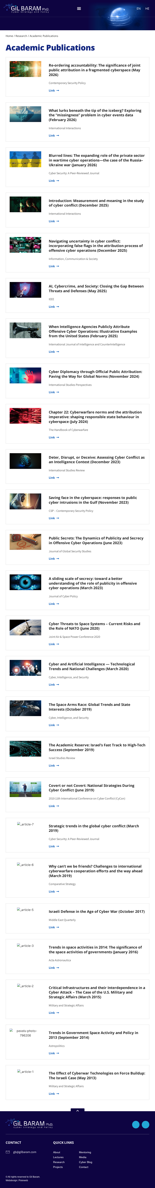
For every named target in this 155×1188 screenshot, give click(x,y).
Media (82, 1157)
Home (9, 36)
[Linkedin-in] (145, 1124)
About (56, 1152)
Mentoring (85, 1152)
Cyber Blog (85, 1162)
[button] (79, 8)
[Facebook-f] (136, 1124)
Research (21, 36)
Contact (83, 1167)
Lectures (58, 1157)
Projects (58, 1167)
